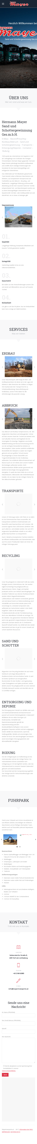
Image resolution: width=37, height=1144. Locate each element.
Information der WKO (26, 1129)
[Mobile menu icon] (3, 4)
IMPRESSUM (6, 1132)
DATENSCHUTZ (15, 1132)
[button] (2, 217)
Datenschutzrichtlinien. (9, 1071)
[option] (18, 216)
